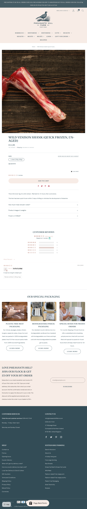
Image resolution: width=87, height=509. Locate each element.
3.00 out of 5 (49, 236)
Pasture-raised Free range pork (54, 474)
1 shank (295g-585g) (16, 159)
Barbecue (19, 33)
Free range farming (51, 460)
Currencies (5, 491)
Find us (4, 453)
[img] (8, 265)
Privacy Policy (6, 484)
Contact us (5, 449)
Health (66, 33)
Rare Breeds (49, 463)
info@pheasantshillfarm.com (54, 418)
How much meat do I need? (68, 156)
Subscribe (67, 386)
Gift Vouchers (61, 36)
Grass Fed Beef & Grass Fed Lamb (55, 467)
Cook (48, 36)
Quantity (12, 164)
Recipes (43, 40)
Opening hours (6, 456)
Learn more (14, 348)
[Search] (83, 10)
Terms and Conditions (8, 477)
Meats (30, 36)
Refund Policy (6, 488)
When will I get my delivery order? (12, 463)
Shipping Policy (6, 481)
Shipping (19, 147)
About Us (48, 453)
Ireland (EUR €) (62, 10)
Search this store (50, 449)
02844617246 (49, 422)
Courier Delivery (7, 460)
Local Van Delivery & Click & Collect (13, 470)
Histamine (32, 33)
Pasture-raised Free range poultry (55, 477)
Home (33, 46)
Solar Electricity (50, 484)
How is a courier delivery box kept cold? (14, 467)
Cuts (57, 33)
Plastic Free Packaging (52, 481)
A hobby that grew (50, 456)
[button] (12, 175)
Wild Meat (48, 470)
